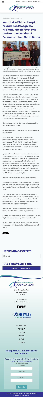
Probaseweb (26, 395)
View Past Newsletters (22, 268)
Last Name (21, 371)
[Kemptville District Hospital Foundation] (21, 8)
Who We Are (21, 325)
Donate (21, 336)
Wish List (21, 329)
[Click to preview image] (21, 53)
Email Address (21, 378)
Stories (21, 332)
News (21, 339)
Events (21, 342)
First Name (21, 365)
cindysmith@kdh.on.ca (21, 302)
